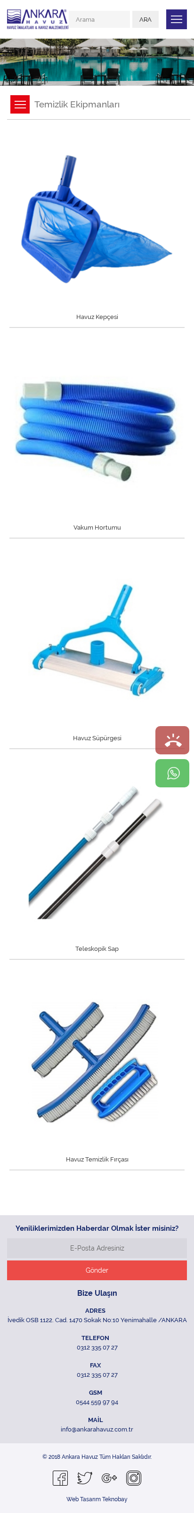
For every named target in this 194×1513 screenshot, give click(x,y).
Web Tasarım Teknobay (97, 1499)
